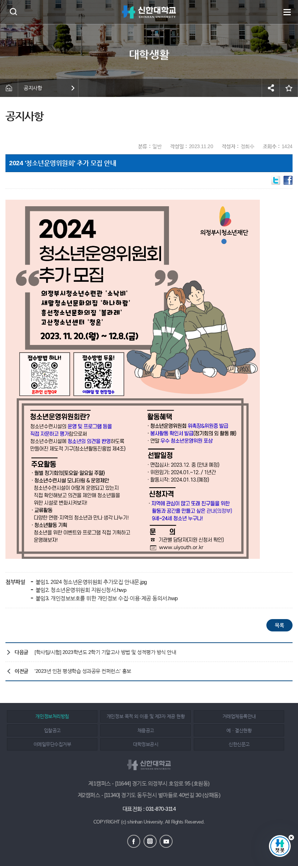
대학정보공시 (145, 744)
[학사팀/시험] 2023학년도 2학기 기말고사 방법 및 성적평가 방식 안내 (105, 652)
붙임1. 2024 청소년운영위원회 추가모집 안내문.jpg (90, 582)
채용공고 (145, 730)
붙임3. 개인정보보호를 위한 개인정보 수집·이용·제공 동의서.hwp (106, 598)
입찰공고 (52, 730)
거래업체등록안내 (239, 716)
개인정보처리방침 (52, 716)
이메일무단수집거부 (52, 744)
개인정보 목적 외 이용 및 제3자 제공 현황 (145, 716)
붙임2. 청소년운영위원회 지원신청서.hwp (80, 590)
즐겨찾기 (289, 88)
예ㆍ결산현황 (238, 730)
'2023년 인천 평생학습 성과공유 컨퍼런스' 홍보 (83, 671)
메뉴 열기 (287, 12)
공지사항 (33, 88)
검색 (13, 11)
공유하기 (271, 88)
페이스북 (133, 841)
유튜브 (166, 841)
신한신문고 (239, 744)
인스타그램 (150, 841)
